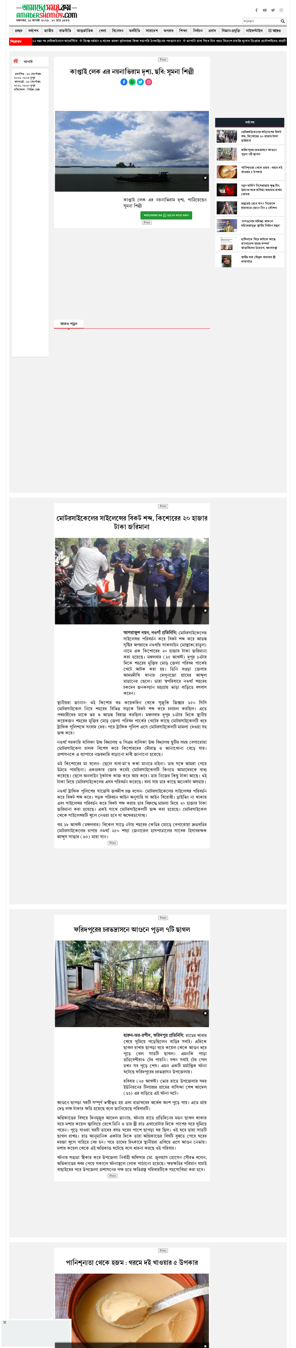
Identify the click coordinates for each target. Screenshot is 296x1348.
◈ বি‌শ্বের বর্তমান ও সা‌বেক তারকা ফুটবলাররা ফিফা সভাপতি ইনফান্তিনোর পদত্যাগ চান (81, 41)
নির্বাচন (198, 30)
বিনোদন (117, 30)
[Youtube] (264, 13)
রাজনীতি (65, 30)
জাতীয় (48, 30)
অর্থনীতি (134, 30)
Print (163, 59)
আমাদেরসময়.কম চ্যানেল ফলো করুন (166, 215)
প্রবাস (212, 30)
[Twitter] (273, 13)
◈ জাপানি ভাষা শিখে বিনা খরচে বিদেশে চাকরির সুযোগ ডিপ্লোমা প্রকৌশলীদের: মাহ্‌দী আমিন (189, 41)
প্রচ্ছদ (19, 30)
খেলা (102, 30)
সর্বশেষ (33, 30)
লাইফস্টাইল (254, 30)
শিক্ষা (183, 30)
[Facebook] (256, 13)
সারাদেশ (152, 30)
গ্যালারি (28, 61)
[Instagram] (281, 13)
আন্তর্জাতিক (85, 30)
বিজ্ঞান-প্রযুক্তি (231, 30)
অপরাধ (168, 30)
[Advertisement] (162, 14)
